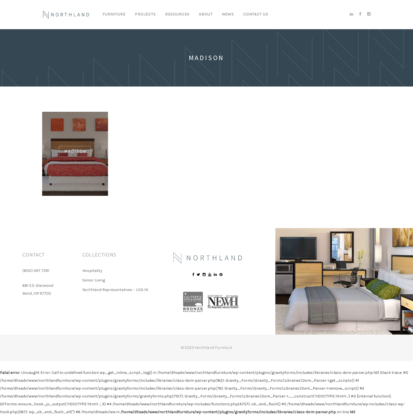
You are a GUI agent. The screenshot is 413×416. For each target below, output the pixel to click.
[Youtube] (209, 274)
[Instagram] (367, 14)
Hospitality (92, 270)
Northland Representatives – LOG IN (115, 289)
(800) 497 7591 (35, 270)
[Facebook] (360, 14)
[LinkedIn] (351, 14)
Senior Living (93, 280)
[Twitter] (198, 274)
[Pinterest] (221, 274)
